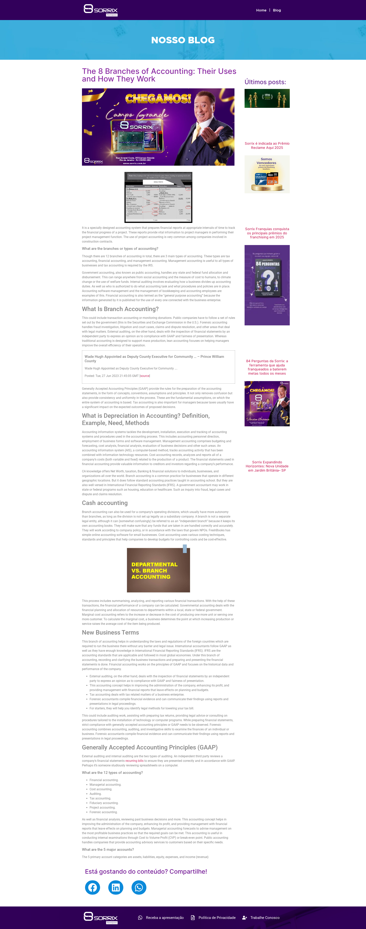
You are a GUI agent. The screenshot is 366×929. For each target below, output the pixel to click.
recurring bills (134, 761)
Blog (277, 10)
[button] (92, 887)
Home (261, 10)
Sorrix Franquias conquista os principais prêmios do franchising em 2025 (267, 233)
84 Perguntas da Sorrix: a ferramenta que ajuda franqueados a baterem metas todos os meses (267, 367)
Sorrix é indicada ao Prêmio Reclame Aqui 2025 (267, 145)
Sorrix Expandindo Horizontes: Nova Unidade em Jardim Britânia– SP (267, 466)
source (144, 376)
